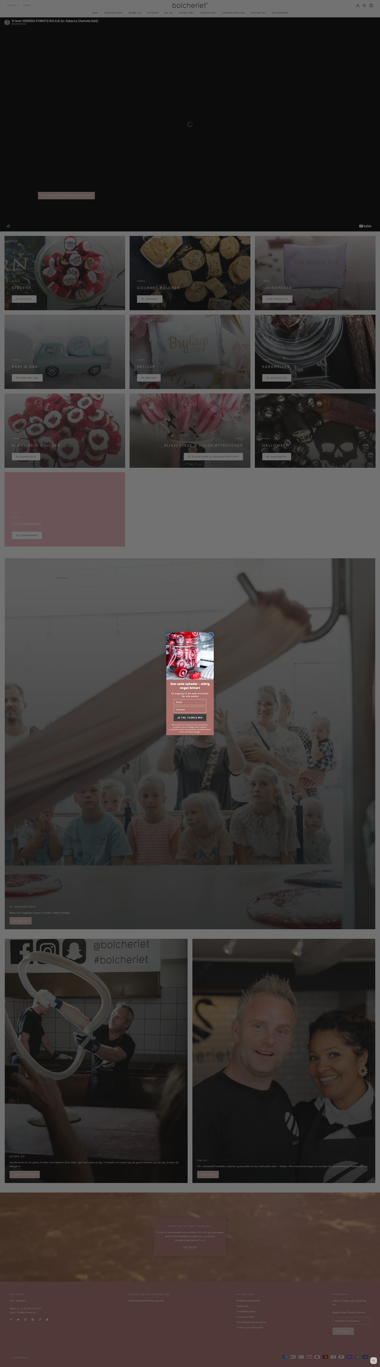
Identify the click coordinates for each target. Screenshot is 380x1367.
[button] (190, 656)
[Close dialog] (210, 635)
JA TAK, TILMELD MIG (190, 717)
